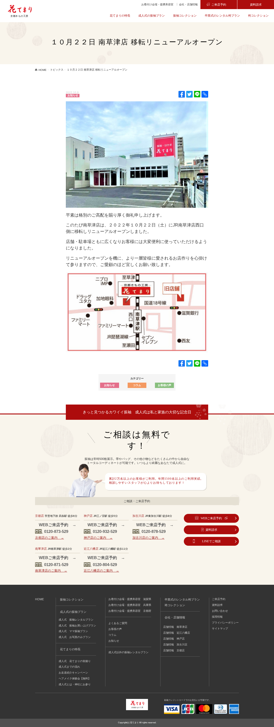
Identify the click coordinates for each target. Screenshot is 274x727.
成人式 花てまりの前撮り (75, 661)
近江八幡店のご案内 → (101, 570)
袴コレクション (258, 15)
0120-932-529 (105, 531)
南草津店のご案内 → (51, 570)
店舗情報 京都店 (174, 650)
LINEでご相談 (211, 541)
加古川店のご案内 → (148, 537)
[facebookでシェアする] (181, 94)
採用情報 (217, 616)
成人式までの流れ (69, 666)
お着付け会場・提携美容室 (157, 4)
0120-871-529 (56, 564)
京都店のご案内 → (49, 537)
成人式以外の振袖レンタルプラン (128, 652)
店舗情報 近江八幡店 (176, 632)
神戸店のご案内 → (98, 537)
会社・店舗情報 (188, 4)
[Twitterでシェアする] (189, 94)
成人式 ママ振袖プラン (73, 631)
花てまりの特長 (120, 15)
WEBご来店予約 (211, 518)
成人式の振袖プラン (151, 15)
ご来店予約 (218, 4)
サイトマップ (220, 628)
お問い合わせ (220, 610)
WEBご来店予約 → (57, 524)
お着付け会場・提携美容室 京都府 (129, 610)
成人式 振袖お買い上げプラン (77, 625)
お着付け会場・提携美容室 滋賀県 (129, 599)
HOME (39, 599)
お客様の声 (164, 385)
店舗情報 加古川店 (175, 644)
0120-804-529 (105, 564)
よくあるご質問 (117, 623)
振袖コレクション (185, 15)
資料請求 (256, 4)
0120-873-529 (56, 531)
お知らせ (72, 95)
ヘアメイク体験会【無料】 (75, 678)
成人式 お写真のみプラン (75, 637)
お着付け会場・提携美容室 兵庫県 (129, 604)
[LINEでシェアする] (197, 94)
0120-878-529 (154, 531)
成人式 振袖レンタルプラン (76, 619)
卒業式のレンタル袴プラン (222, 15)
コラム (137, 385)
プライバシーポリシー (225, 622)
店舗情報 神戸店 (174, 638)
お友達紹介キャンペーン (73, 672)
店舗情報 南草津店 (175, 626)
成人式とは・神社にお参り (75, 684)
